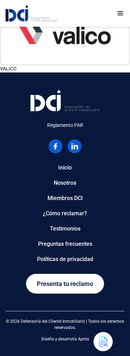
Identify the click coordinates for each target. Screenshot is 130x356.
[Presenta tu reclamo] (103, 341)
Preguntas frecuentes (65, 244)
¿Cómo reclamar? (65, 213)
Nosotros (65, 183)
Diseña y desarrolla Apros (65, 339)
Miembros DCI (65, 198)
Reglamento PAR (65, 125)
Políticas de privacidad (65, 259)
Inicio (65, 167)
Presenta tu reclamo (65, 283)
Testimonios (65, 228)
